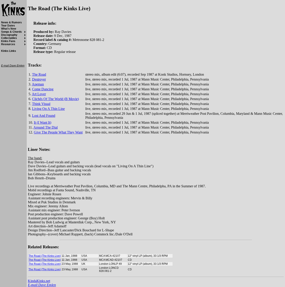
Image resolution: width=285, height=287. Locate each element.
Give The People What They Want (58, 132)
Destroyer (39, 79)
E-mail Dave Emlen (42, 285)
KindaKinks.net (39, 281)
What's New (8, 28)
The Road (39, 74)
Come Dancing (42, 89)
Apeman (38, 84)
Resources (8, 44)
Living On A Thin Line (48, 109)
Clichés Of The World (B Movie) (55, 99)
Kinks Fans (8, 41)
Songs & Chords (11, 31)
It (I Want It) (42, 122)
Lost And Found (43, 115)
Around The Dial (45, 127)
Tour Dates (8, 25)
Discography (9, 34)
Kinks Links (8, 51)
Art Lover (39, 94)
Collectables (9, 38)
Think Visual (41, 104)
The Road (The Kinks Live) (44, 255)
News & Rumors (11, 22)
